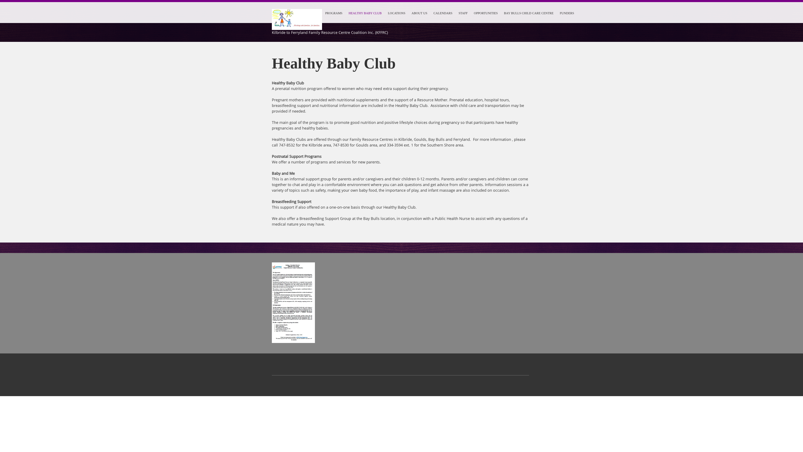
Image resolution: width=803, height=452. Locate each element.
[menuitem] (333, 12)
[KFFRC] (297, 14)
